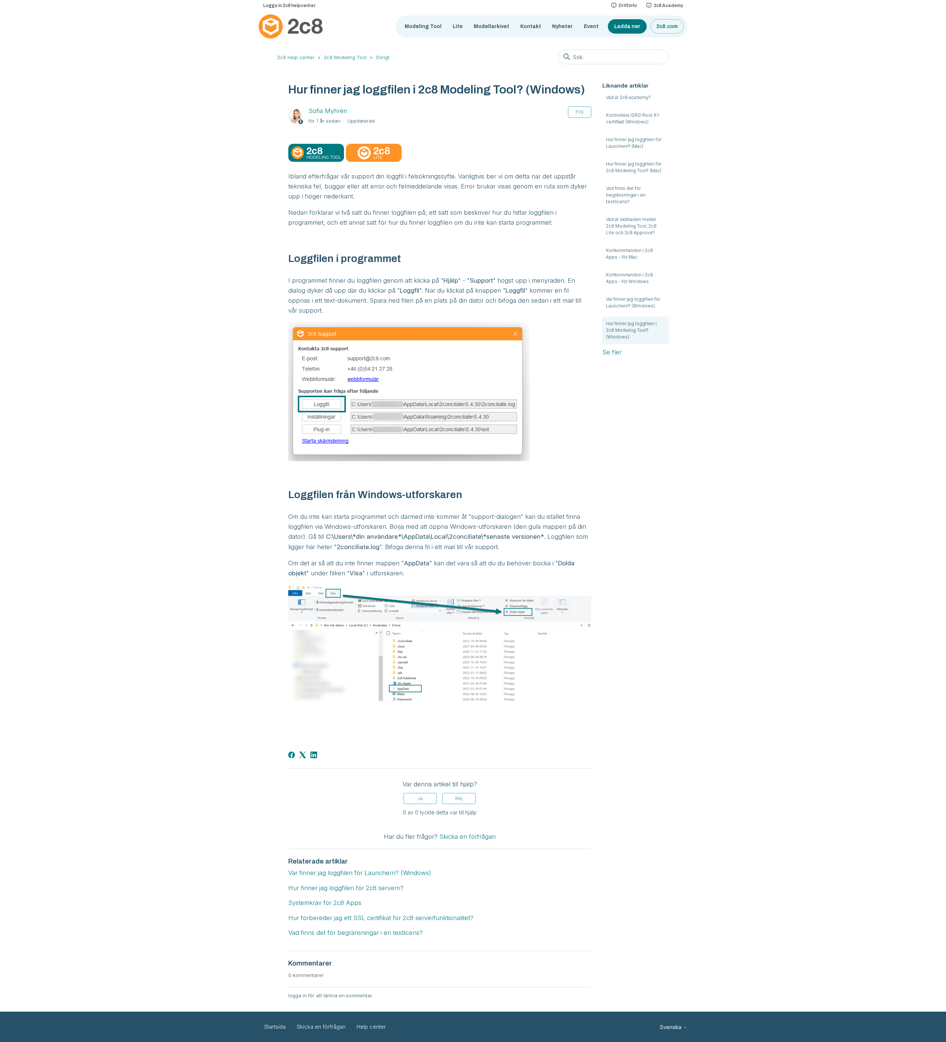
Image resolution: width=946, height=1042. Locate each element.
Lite (458, 26)
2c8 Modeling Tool (345, 57)
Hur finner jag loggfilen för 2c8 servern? (346, 888)
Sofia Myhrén (328, 111)
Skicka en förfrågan (467, 836)
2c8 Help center (295, 57)
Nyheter (562, 26)
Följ (579, 112)
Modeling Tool (423, 26)
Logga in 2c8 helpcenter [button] (289, 5)
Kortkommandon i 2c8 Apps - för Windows (629, 278)
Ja (420, 798)
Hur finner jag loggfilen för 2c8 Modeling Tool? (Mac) (633, 167)
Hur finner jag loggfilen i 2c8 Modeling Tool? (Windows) (631, 330)
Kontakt (530, 26)
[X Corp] (302, 755)
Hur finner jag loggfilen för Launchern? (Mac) (633, 143)
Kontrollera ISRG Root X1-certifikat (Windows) (633, 118)
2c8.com (667, 26)
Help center (371, 1026)
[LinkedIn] (313, 755)
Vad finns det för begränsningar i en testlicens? (626, 194)
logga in (297, 995)
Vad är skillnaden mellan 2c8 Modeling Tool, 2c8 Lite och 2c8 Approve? (631, 226)
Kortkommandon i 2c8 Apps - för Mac (629, 254)
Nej (459, 798)
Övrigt (382, 57)
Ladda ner (627, 26)
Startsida (275, 1026)
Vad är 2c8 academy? (628, 97)
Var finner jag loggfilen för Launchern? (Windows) (633, 302)
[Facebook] (291, 755)
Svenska (671, 1027)
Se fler (612, 352)
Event (591, 26)
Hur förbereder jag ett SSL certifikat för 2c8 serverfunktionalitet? (380, 918)
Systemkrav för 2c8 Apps (324, 902)
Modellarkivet (491, 26)
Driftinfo (628, 5)
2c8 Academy (668, 5)
